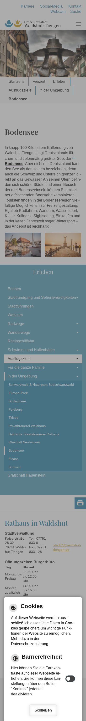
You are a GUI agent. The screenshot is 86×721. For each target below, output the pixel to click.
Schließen (43, 710)
